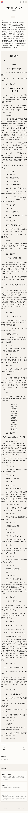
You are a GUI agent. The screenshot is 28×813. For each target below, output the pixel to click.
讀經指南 (20, 808)
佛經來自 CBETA (7, 808)
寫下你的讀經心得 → (5, 759)
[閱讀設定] (23, 2)
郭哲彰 (13, 10)
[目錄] (26, 2)
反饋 (23, 808)
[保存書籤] (21, 2)
